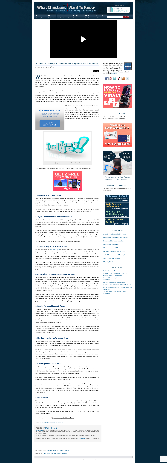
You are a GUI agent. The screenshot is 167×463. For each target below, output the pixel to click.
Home (38, 16)
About (50, 16)
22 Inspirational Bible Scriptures (111, 258)
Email (53, 67)
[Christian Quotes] (117, 225)
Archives (77, 16)
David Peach (40, 67)
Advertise (131, 459)
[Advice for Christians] (117, 217)
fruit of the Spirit (55, 249)
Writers (88, 16)
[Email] (51, 67)
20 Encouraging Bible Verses (111, 244)
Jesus (61, 16)
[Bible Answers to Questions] (117, 209)
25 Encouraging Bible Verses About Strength (115, 237)
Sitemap (113, 459)
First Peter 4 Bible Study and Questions (114, 282)
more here (114, 73)
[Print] (46, 67)
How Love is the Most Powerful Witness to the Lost (117, 284)
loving (53, 422)
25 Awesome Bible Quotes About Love (113, 241)
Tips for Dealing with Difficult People (63, 418)
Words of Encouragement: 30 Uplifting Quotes (115, 255)
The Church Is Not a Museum (111, 271)
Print (48, 67)
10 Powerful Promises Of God (111, 248)
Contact (99, 16)
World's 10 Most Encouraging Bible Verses (114, 234)
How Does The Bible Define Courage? (55, 453)
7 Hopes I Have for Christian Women (58, 450)
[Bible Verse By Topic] (117, 201)
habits (43, 422)
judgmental (48, 422)
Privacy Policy (119, 459)
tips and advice (59, 422)
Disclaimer (125, 459)
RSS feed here (81, 438)
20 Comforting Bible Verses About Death (114, 251)
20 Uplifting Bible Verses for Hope (112, 262)
